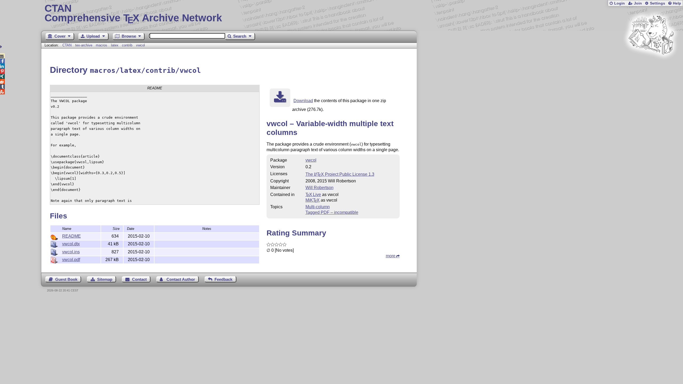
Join (638, 3)
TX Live (313, 194)
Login (619, 3)
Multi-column (317, 207)
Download (303, 100)
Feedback (223, 279)
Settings (657, 3)
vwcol (140, 45)
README (71, 236)
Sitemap (104, 279)
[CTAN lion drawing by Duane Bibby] (651, 64)
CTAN (67, 45)
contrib (127, 45)
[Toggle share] (1, 46)
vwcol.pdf (71, 259)
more (390, 256)
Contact (139, 279)
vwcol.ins (71, 252)
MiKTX (312, 200)
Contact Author (180, 279)
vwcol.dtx (71, 244)
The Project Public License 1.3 (339, 174)
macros (101, 45)
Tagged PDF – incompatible (331, 212)
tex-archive (83, 45)
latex (114, 45)
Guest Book (66, 279)
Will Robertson (319, 187)
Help (677, 3)
